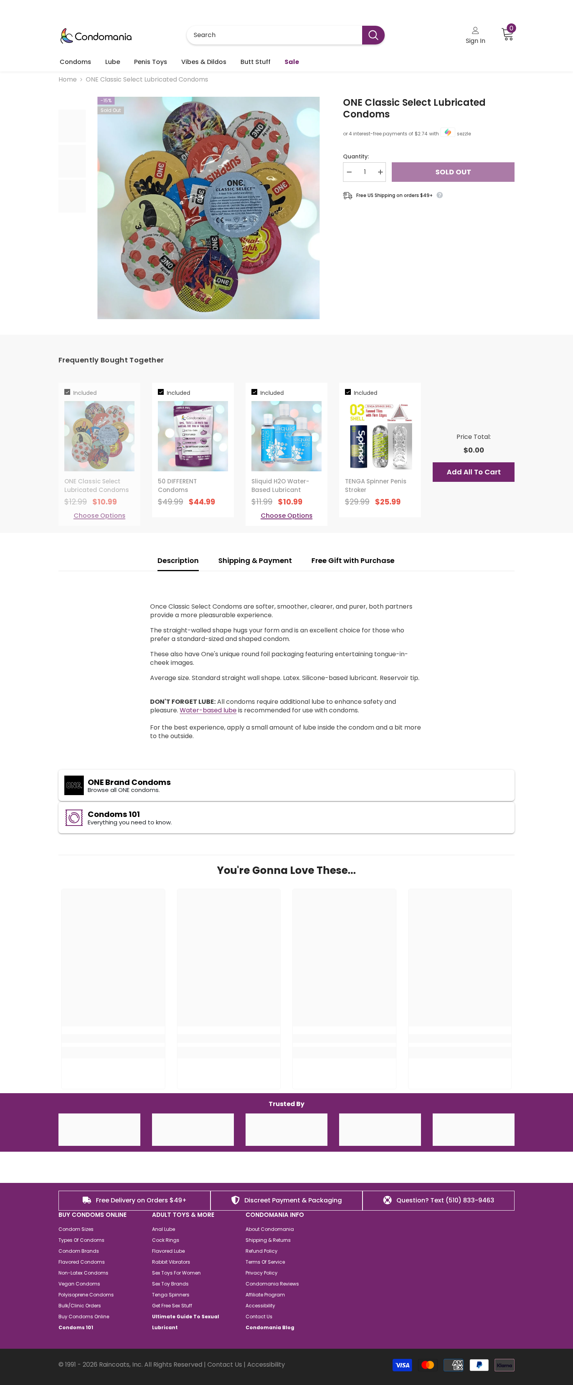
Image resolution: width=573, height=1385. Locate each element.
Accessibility (266, 1364)
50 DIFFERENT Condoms (177, 485)
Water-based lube (208, 710)
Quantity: (356, 156)
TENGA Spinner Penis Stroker (376, 485)
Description (178, 560)
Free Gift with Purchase (353, 560)
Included (85, 393)
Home (67, 79)
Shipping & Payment (255, 560)
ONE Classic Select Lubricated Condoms (414, 108)
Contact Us (224, 1364)
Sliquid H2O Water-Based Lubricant (280, 485)
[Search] (286, 35)
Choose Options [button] (100, 515)
